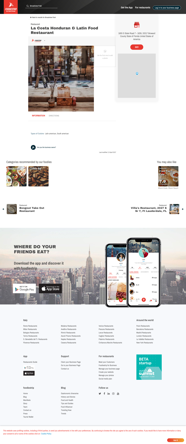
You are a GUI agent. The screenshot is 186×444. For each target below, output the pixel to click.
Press (25, 413)
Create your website (106, 372)
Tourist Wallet (28, 416)
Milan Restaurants (30, 329)
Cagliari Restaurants (106, 335)
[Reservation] (29, 369)
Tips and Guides (67, 403)
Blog (25, 396)
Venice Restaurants (106, 325)
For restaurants (142, 7)
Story (25, 403)
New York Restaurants (144, 342)
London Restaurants (143, 335)
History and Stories (68, 396)
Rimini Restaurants (68, 332)
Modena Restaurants (68, 325)
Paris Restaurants (143, 325)
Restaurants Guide (30, 362)
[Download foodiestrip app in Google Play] (24, 293)
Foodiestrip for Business (108, 365)
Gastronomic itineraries (69, 393)
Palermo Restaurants (106, 339)
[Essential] (29, 374)
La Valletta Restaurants (144, 339)
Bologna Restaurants (31, 332)
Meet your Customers (107, 362)
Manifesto (27, 400)
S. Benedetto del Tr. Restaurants (35, 339)
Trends (63, 413)
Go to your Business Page (70, 365)
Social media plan (105, 378)
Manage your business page (109, 368)
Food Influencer (67, 406)
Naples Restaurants (68, 339)
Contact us (65, 368)
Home (25, 393)
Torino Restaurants (30, 335)
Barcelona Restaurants (144, 329)
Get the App (127, 7)
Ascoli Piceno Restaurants (71, 335)
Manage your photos (106, 375)
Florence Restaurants (31, 342)
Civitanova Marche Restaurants (110, 342)
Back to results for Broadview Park (44, 17)
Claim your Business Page (71, 362)
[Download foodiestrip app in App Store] (50, 293)
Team (25, 406)
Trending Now (66, 410)
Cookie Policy (46, 433)
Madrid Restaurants (143, 332)
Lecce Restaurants (105, 332)
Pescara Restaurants (106, 329)
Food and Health (67, 400)
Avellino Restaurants (68, 329)
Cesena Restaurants (68, 342)
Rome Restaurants (30, 325)
